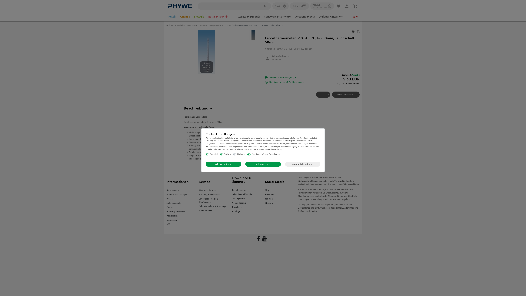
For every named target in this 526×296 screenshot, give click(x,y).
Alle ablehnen (263, 164)
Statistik (227, 154)
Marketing (241, 154)
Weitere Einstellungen (271, 154)
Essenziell (214, 154)
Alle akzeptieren (223, 164)
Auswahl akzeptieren (302, 164)
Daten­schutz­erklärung (273, 150)
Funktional (256, 154)
